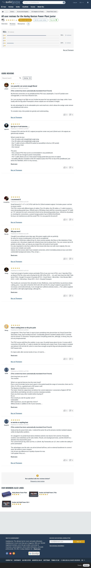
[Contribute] (28, 23)
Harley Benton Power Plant (19, 493)
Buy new (53, 20)
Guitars (12, 11)
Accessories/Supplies (22, 11)
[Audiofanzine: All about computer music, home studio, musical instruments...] (11, 2)
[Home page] (2, 11)
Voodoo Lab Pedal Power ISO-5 (20, 502)
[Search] (64, 2)
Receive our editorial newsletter (59, 538)
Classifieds (25, 7)
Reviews (11, 7)
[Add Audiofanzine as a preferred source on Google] (34, 553)
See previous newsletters (56, 545)
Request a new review (37, 481)
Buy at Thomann (68, 50)
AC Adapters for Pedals (38, 11)
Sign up (79, 541)
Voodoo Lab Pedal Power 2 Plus (48, 493)
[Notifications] (88, 2)
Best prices (21, 24)
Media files (41, 7)
